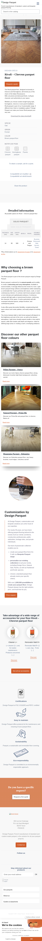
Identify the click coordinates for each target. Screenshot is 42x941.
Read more (6, 381)
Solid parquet (21, 221)
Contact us (21, 845)
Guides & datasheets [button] (10, 902)
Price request (11, 595)
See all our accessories (21, 671)
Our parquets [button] (7, 890)
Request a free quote (21, 797)
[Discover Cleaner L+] (13, 632)
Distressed (36, 241)
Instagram (16, 858)
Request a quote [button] (12, 84)
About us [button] (6, 896)
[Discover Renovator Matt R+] (32, 632)
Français (6, 879)
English (5, 881)
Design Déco (11, 70)
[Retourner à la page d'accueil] (8, 2)
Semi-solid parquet (21, 227)
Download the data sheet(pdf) (21, 116)
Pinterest (26, 858)
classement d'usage (24, 252)
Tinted (37, 247)
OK (36, 874)
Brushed (36, 239)
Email (25, 190)
